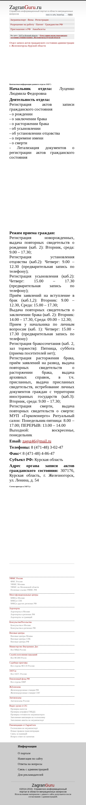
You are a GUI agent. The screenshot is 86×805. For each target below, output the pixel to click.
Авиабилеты (38, 29)
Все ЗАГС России (19, 674)
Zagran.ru (25, 6)
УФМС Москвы (18, 584)
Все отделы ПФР (18, 682)
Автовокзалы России (20, 701)
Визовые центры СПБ (20, 639)
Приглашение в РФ (20, 29)
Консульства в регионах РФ (23, 628)
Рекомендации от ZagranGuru (22, 725)
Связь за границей (19, 734)
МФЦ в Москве (18, 598)
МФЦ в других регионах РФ (24, 603)
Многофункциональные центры (23, 595)
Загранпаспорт (18, 19)
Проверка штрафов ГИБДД (23, 712)
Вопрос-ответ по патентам (22, 736)
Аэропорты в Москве (20, 611)
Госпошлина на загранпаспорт (24, 728)
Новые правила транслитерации (25, 731)
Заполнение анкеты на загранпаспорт (27, 720)
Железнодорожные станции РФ (25, 690)
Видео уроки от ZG (18, 706)
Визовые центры (17, 633)
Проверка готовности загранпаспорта (27, 714)
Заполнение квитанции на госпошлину (28, 717)
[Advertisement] (42, 64)
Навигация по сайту (30, 758)
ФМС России (17, 581)
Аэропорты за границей (21, 617)
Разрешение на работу (22, 24)
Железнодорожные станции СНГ (25, 693)
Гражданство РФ (54, 24)
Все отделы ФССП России (22, 666)
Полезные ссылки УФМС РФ (24, 590)
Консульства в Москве (21, 625)
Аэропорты (14, 608)
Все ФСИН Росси (18, 658)
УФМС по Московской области (25, 587)
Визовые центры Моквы (22, 636)
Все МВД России (18, 650)
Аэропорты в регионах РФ (23, 614)
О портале (24, 753)
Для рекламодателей (30, 774)
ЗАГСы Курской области (28, 35)
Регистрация (41, 19)
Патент (39, 24)
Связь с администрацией (33, 769)
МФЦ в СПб (16, 601)
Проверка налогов (19, 709)
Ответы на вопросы (30, 764)
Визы (30, 19)
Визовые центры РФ (20, 642)
